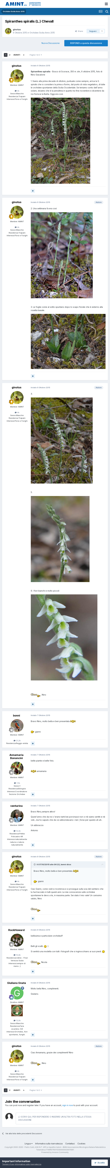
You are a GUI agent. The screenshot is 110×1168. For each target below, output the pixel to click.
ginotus (17, 29)
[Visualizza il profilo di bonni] (17, 725)
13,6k (18, 1020)
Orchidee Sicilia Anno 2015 (42, 32)
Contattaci (70, 1143)
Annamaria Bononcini (16, 756)
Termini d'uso (8, 1164)
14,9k (18, 831)
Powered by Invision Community (55, 1152)
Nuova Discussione (51, 43)
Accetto (100, 1162)
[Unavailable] (60, 140)
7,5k (18, 783)
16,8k (18, 955)
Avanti (16, 55)
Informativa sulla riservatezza (49, 1143)
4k (18, 91)
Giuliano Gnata (16, 982)
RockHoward (16, 930)
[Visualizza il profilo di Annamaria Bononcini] (17, 768)
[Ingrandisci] (36, 694)
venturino (16, 805)
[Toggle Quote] (35, 864)
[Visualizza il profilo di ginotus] (8, 31)
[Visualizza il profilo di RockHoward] (17, 940)
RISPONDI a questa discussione (86, 43)
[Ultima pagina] (24, 55)
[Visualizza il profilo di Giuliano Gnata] (17, 993)
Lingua (28, 1143)
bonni (16, 715)
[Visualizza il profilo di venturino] (17, 815)
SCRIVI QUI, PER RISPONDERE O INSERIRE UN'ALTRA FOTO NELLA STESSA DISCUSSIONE (54, 1118)
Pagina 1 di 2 (35, 55)
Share (80, 31)
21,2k (18, 740)
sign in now (67, 1105)
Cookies (81, 1143)
